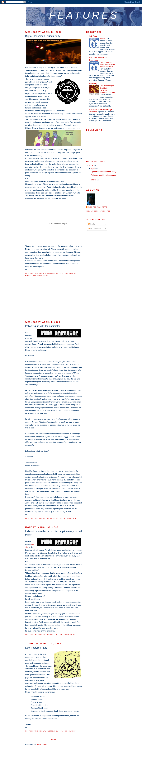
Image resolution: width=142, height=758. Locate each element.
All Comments (95, 229)
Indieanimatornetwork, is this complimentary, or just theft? (53, 533)
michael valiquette (98, 207)
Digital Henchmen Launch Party (42, 36)
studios (45, 275)
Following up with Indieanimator (42, 326)
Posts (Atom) (41, 745)
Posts (92, 224)
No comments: (70, 518)
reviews (36, 275)
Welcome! (93, 112)
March (94, 180)
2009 (91, 165)
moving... (103, 39)
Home (53, 740)
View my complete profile (98, 211)
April (93, 169)
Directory (93, 84)
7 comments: (70, 634)
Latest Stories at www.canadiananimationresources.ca (107, 64)
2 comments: (71, 273)
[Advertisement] (46, 300)
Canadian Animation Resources (98, 59)
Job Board (93, 36)
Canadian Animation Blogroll (101, 109)
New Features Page (36, 647)
